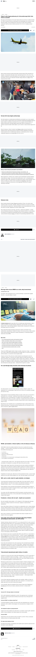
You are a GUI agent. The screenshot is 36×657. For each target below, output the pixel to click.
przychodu (29, 120)
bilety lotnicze (25, 239)
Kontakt (17, 646)
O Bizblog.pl (9, 646)
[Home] (4, 1)
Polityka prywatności (25, 646)
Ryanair (19, 129)
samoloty (33, 239)
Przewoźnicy (23, 180)
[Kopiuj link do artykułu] (34, 30)
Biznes (17, 649)
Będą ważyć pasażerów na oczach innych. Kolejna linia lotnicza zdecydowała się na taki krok (18, 174)
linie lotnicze (30, 239)
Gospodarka (13, 649)
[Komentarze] (30, 30)
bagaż (22, 239)
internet (33, 639)
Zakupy (23, 649)
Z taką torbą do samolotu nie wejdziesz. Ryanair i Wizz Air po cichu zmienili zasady (16, 173)
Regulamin (20, 646)
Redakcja (13, 646)
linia (24, 73)
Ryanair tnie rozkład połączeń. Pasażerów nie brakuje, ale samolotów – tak (15, 171)
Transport (20, 649)
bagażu (13, 213)
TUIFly (28, 77)
